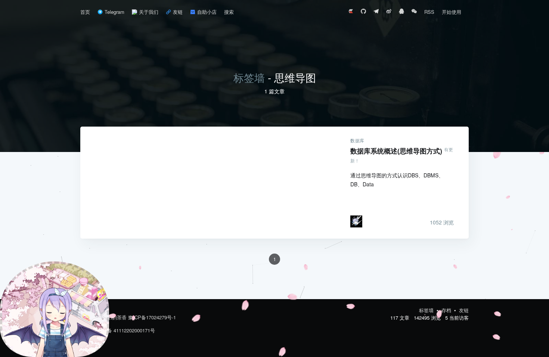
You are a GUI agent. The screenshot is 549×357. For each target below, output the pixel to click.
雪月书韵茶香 (112, 317)
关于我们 (148, 11)
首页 (85, 11)
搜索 (229, 11)
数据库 (357, 140)
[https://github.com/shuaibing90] (363, 12)
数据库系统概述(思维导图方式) (207, 183)
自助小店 (207, 11)
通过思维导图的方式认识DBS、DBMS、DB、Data (397, 179)
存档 (447, 310)
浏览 (442, 222)
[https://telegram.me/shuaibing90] (376, 12)
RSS (429, 11)
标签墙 (249, 77)
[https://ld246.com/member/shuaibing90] (350, 12)
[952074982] (401, 12)
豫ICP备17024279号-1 (152, 317)
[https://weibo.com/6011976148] (388, 12)
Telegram (114, 11)
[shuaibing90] (414, 12)
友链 (178, 11)
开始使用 (451, 11)
